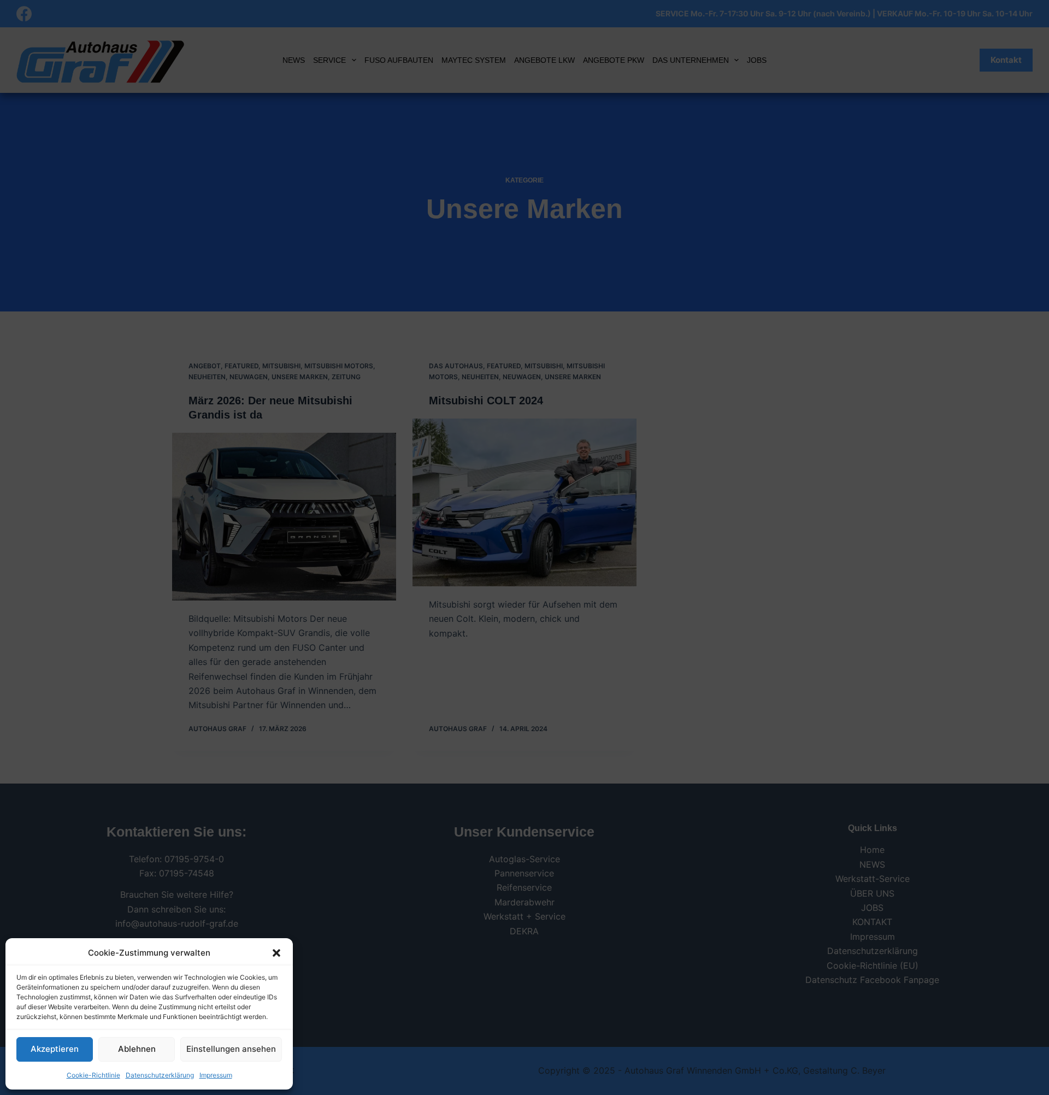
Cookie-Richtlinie (93, 1075)
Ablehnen (137, 1049)
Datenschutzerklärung (160, 1075)
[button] (276, 952)
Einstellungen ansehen (231, 1049)
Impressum (215, 1075)
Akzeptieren (55, 1049)
